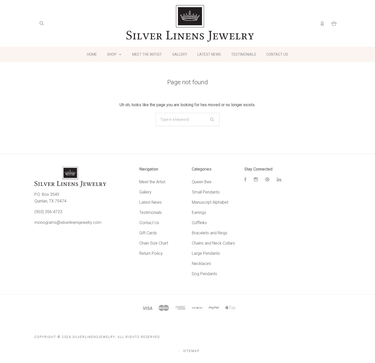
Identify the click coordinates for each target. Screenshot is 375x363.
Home (92, 54)
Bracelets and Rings (209, 233)
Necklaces (201, 263)
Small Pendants (206, 192)
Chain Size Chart (153, 243)
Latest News (209, 54)
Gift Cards (148, 233)
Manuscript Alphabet (210, 202)
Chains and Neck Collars (213, 243)
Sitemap (191, 351)
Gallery (179, 54)
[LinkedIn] (279, 180)
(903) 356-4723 (48, 211)
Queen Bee (201, 181)
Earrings (199, 212)
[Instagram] (256, 180)
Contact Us (277, 54)
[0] (334, 23)
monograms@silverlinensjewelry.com (67, 222)
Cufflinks (199, 222)
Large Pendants (206, 253)
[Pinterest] (267, 180)
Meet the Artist (147, 54)
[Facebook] (245, 180)
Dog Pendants (204, 273)
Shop (112, 54)
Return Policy (151, 253)
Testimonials (243, 54)
